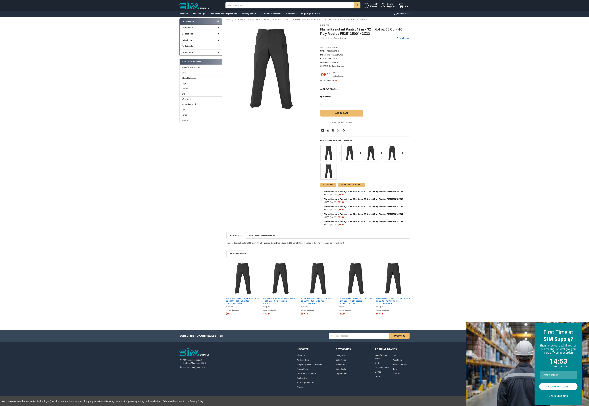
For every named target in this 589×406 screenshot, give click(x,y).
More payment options (342, 122)
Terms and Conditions (270, 14)
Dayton (185, 83)
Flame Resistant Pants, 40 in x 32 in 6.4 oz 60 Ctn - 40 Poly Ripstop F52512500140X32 (242, 301)
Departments (188, 52)
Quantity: (325, 97)
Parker (184, 115)
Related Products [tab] (237, 254)
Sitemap (300, 387)
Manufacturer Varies (191, 67)
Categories (187, 28)
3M (183, 94)
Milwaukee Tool (189, 104)
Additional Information (262, 235)
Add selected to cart (351, 185)
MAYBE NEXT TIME (558, 396)
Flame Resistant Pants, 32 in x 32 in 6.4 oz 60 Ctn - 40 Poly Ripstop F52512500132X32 (280, 301)
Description (236, 235)
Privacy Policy (249, 14)
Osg (184, 73)
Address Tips (199, 14)
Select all (328, 185)
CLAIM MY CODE (558, 386)
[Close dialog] (585, 325)
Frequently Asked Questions (223, 14)
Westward (186, 99)
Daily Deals (187, 46)
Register (391, 6)
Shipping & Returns (310, 14)
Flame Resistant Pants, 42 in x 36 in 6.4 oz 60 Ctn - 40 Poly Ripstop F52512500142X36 (393, 301)
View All (185, 120)
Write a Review (403, 38)
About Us (183, 14)
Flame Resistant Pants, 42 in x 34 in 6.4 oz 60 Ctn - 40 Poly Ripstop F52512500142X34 (355, 301)
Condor (185, 88)
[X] (338, 130)
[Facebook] (322, 130)
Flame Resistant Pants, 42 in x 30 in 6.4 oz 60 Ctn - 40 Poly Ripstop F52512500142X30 (318, 301)
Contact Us (291, 14)
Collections (187, 34)
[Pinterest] (343, 130)
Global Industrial (189, 78)
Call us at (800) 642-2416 (194, 367)
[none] (271, 68)
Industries (187, 40)
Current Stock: (329, 89)
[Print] (333, 130)
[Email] (327, 130)
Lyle (183, 110)
